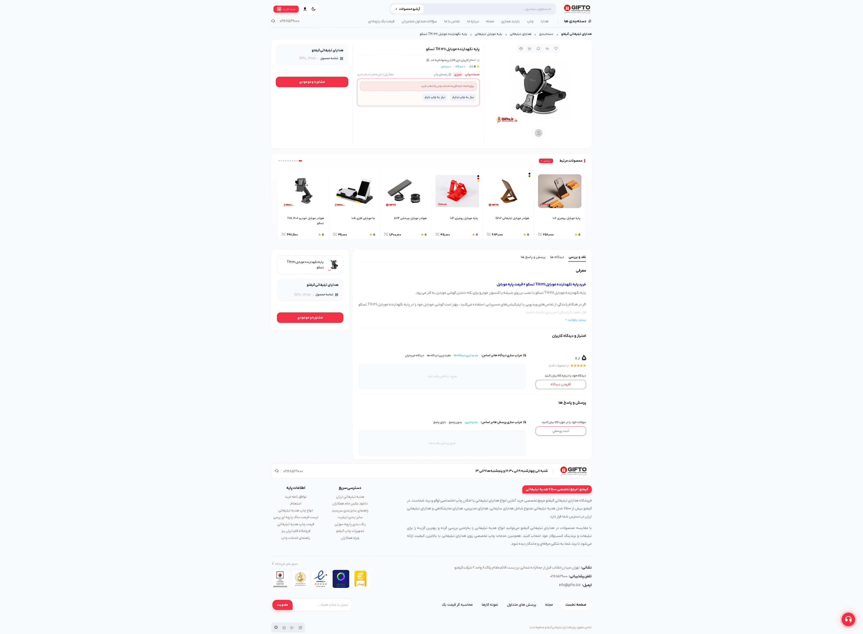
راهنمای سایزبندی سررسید (350, 510)
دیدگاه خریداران (415, 355)
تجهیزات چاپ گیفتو (350, 531)
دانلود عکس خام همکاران (350, 503)
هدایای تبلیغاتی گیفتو (576, 34)
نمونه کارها (490, 605)
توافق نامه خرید (296, 497)
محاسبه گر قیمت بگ (457, 605)
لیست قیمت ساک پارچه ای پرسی (295, 517)
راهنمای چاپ (441, 74)
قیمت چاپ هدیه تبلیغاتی (295, 524)
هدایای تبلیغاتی (520, 34)
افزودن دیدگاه (561, 384)
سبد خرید (286, 9)
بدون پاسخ (455, 422)
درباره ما (473, 21)
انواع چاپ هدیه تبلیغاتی (295, 510)
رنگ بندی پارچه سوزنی (350, 524)
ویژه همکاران (350, 538)
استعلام (295, 503)
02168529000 (289, 21)
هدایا (545, 21)
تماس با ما (452, 21)
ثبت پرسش (561, 431)
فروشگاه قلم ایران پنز (295, 531)
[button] (300, 160)
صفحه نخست (575, 605)
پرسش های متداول (521, 605)
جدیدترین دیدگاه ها (466, 355)
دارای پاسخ (439, 422)
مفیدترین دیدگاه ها (439, 355)
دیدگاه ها (557, 257)
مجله (490, 21)
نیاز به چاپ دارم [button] (435, 97)
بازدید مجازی (510, 21)
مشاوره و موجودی (312, 82)
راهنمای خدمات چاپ (295, 538)
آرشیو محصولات (409, 9)
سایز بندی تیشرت (350, 517)
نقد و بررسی (577, 257)
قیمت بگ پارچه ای (381, 21)
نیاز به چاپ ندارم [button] (463, 97)
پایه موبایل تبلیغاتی (488, 34)
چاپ (530, 21)
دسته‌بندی (546, 34)
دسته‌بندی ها (575, 21)
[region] (431, 35)
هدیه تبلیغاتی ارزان (350, 497)
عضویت (282, 605)
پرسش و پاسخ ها (533, 257)
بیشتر (547, 161)
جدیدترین (471, 422)
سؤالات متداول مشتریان (419, 21)
